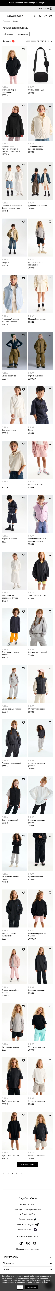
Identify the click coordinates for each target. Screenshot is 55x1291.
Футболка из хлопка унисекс (36, 764)
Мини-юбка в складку (37, 319)
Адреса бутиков (26, 1219)
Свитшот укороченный (37, 652)
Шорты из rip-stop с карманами (36, 263)
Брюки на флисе (9, 376)
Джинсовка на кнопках (37, 206)
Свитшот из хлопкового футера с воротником (12, 207)
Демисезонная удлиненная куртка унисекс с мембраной (11, 148)
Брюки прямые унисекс (12, 709)
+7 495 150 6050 (27, 1204)
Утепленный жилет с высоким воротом (37, 147)
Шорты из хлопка (9, 430)
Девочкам (8, 34)
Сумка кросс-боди (36, 90)
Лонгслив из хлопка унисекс (10, 653)
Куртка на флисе (35, 376)
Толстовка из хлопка (37, 595)
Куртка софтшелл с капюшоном (10, 934)
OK (20, 1287)
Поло (30, 430)
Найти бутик (44, 9)
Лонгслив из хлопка (36, 990)
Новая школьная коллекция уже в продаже (27, 3)
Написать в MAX (25, 1230)
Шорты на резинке (9, 539)
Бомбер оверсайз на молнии (37, 934)
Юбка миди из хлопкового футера (10, 596)
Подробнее (31, 1287)
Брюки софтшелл (35, 877)
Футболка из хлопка (36, 1047)
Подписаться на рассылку (27, 1249)
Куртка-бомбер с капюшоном (9, 91)
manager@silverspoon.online (28, 1209)
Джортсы (5, 262)
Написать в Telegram (25, 1224)
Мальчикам (23, 34)
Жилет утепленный (36, 709)
